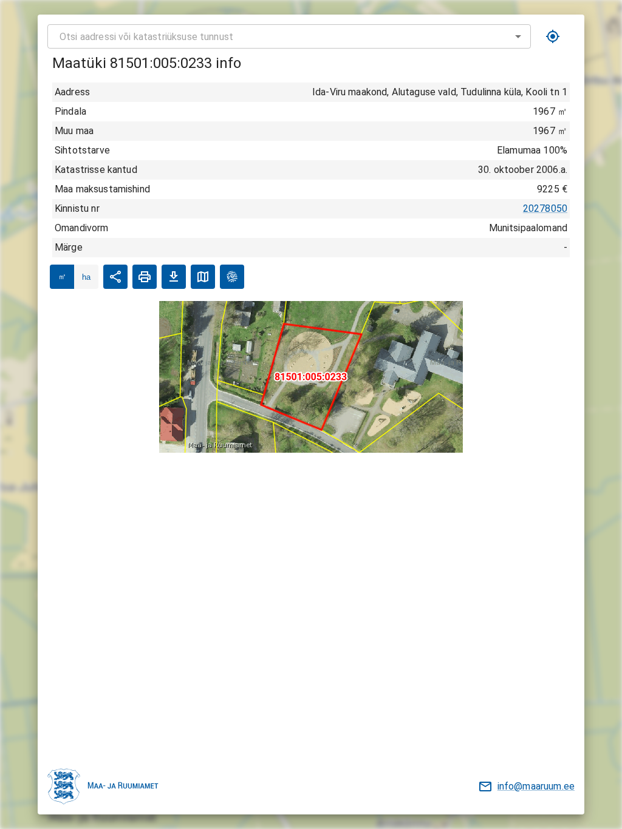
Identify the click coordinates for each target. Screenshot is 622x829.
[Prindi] (144, 277)
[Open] (518, 36)
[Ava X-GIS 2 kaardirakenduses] (232, 277)
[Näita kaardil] (203, 277)
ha (86, 277)
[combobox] (289, 36)
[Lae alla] (174, 277)
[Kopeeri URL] (115, 277)
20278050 (545, 208)
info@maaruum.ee (536, 786)
